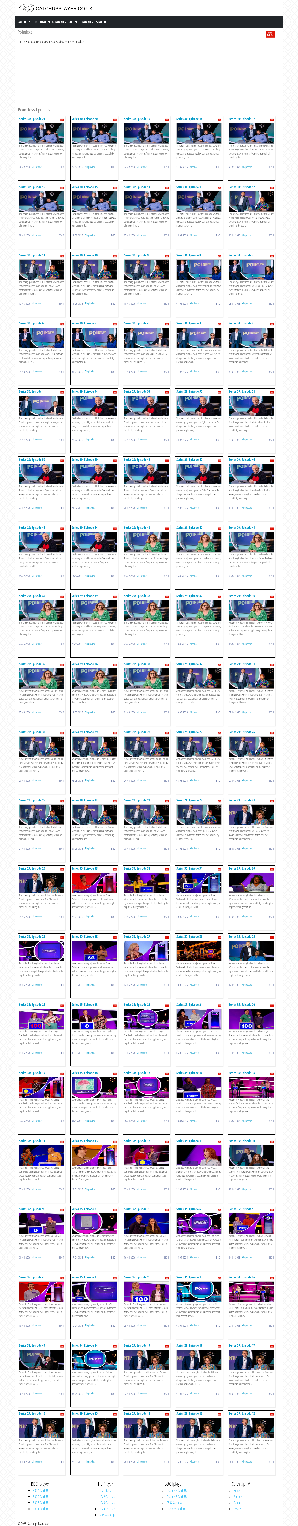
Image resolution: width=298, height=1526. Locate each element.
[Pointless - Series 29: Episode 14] (146, 1427)
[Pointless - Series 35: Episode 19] (41, 1087)
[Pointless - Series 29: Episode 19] (146, 1359)
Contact (238, 1502)
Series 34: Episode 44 (85, 1345)
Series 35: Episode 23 (85, 1004)
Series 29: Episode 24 (85, 800)
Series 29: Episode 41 (242, 527)
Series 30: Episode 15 (85, 187)
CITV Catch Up (107, 1515)
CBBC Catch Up (174, 1502)
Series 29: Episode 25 (32, 800)
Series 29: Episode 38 (137, 596)
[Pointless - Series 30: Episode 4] (146, 337)
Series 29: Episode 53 (137, 391)
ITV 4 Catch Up (107, 1509)
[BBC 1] (270, 34)
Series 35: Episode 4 (31, 1277)
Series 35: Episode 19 (32, 1073)
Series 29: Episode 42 (189, 527)
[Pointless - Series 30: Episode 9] (146, 269)
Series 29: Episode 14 (137, 1413)
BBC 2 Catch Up (41, 1496)
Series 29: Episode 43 (137, 527)
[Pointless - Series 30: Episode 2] (251, 337)
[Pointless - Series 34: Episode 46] (251, 1291)
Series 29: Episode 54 (85, 391)
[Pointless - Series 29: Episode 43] (146, 542)
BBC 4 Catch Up (41, 1509)
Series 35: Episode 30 (242, 868)
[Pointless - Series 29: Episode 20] (41, 882)
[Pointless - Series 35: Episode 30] (251, 882)
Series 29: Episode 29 (85, 732)
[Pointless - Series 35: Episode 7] (146, 1223)
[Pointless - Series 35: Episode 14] (41, 1155)
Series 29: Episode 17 (242, 1345)
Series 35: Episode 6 (188, 1209)
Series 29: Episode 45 (32, 527)
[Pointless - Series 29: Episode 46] (251, 473)
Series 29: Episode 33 (137, 664)
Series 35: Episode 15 (242, 1073)
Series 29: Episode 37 (189, 596)
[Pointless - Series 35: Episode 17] (146, 1087)
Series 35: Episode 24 (32, 1004)
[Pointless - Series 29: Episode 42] (199, 542)
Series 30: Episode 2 (241, 323)
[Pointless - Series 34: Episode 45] (41, 1359)
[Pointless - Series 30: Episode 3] (199, 337)
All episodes (37, 167)
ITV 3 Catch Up (107, 1502)
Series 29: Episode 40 (32, 596)
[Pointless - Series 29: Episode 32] (199, 678)
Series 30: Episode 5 (84, 323)
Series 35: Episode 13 (85, 1141)
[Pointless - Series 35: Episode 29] (41, 950)
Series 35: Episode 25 (242, 936)
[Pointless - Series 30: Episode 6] (41, 337)
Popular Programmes (50, 22)
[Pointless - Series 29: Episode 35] (41, 678)
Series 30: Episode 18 (189, 119)
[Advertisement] (139, 74)
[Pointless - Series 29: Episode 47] (199, 473)
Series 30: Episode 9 (136, 255)
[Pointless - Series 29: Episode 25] (41, 814)
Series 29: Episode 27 (189, 732)
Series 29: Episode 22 (189, 800)
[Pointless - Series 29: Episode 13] (199, 1427)
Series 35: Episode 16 (189, 1073)
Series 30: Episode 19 (137, 119)
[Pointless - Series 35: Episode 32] (146, 882)
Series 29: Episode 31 (242, 664)
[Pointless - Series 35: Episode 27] (146, 950)
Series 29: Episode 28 (137, 732)
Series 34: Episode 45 (32, 1345)
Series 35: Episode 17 (137, 1073)
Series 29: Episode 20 (32, 868)
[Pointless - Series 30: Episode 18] (199, 133)
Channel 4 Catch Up (177, 1490)
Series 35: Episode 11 (189, 1141)
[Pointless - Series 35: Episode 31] (199, 882)
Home (237, 1490)
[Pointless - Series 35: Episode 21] (199, 1019)
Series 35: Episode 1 (188, 1277)
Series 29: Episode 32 (189, 664)
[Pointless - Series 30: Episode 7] (251, 269)
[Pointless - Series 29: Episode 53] (146, 405)
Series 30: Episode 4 (136, 323)
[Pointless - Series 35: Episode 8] (94, 1223)
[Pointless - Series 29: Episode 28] (146, 746)
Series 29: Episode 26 (242, 732)
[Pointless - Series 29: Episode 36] (251, 610)
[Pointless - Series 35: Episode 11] (199, 1155)
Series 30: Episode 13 (189, 187)
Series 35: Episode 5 (241, 1209)
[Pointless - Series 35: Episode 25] (251, 950)
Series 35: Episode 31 (189, 868)
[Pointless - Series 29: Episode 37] (199, 610)
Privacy (237, 1509)
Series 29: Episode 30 (32, 732)
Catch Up (24, 22)
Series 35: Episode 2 (136, 1277)
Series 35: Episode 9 (31, 1209)
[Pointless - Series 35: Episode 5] (251, 1223)
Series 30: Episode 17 (242, 119)
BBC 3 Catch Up (41, 1502)
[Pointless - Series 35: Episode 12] (146, 1155)
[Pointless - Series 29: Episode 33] (146, 678)
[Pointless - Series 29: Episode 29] (94, 746)
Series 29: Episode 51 (242, 391)
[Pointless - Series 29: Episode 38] (146, 610)
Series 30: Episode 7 (241, 255)
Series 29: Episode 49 (85, 459)
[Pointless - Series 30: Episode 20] (94, 133)
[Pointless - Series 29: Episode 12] (251, 1427)
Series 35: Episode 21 (189, 1004)
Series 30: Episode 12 (242, 187)
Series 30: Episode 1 (31, 391)
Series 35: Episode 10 (242, 1141)
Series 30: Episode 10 (85, 255)
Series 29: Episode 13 (189, 1413)
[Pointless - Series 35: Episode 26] (199, 950)
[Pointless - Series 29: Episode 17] (251, 1359)
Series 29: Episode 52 (189, 391)
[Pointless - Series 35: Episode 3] (94, 1291)
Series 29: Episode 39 (85, 596)
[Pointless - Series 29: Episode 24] (94, 814)
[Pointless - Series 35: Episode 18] (94, 1087)
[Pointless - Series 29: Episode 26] (251, 746)
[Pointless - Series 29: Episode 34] (94, 678)
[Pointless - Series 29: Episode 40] (41, 610)
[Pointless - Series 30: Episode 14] (146, 201)
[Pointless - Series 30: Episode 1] (41, 405)
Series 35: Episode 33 (85, 868)
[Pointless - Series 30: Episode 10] (94, 269)
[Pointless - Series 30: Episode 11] (41, 269)
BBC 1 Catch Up (41, 1490)
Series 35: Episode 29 (32, 936)
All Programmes (81, 22)
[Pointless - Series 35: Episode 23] (94, 1019)
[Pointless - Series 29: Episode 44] (94, 542)
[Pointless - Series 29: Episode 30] (41, 746)
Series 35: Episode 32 (137, 868)
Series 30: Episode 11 (32, 255)
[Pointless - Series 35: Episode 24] (41, 1019)
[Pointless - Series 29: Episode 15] (94, 1427)
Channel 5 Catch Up (177, 1496)
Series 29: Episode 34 (85, 664)
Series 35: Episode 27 (137, 936)
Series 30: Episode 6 (31, 323)
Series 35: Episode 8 (84, 1209)
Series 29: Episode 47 (189, 459)
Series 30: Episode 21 (32, 119)
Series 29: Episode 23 (137, 800)
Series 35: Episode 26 (189, 936)
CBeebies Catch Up (176, 1509)
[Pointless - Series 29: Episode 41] (251, 542)
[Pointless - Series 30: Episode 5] (94, 337)
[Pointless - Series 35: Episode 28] (94, 950)
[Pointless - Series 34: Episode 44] (94, 1359)
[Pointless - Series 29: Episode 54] (94, 405)
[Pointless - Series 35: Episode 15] (251, 1087)
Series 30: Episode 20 (85, 119)
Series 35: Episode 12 (137, 1141)
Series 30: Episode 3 (188, 323)
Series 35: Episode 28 (85, 936)
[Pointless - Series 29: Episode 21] (251, 814)
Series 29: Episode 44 (85, 527)
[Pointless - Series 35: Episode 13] (94, 1155)
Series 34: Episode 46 (242, 1277)
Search (101, 22)
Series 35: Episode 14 (32, 1141)
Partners (238, 1496)
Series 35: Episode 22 (137, 1004)
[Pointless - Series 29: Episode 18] (199, 1359)
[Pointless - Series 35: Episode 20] (251, 1019)
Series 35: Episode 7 (136, 1209)
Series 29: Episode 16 (32, 1413)
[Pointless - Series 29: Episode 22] (199, 814)
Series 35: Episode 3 (84, 1277)
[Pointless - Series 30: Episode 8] (199, 269)
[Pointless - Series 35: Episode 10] (251, 1155)
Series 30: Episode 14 (137, 187)
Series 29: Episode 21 (242, 800)
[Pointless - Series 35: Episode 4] (41, 1291)
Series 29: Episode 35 (32, 664)
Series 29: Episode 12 (242, 1413)
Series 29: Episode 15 (85, 1413)
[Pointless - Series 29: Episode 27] (199, 746)
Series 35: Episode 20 (242, 1004)
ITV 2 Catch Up (107, 1496)
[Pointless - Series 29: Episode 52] (199, 405)
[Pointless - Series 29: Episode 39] (94, 610)
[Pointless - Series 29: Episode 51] (251, 405)
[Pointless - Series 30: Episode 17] (251, 133)
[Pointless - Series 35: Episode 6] (199, 1223)
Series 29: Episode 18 (189, 1345)
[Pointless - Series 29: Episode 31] (251, 678)
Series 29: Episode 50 (32, 459)
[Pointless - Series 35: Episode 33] (94, 882)
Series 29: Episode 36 (242, 596)
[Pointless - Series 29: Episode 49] (94, 473)
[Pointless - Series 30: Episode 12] (251, 201)
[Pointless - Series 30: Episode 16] (41, 201)
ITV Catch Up (106, 1490)
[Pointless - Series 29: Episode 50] (41, 473)
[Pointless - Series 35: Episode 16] (199, 1087)
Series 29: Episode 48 (137, 459)
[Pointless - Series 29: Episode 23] (146, 814)
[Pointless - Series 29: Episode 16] (41, 1427)
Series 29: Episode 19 (137, 1345)
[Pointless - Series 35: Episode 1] (199, 1291)
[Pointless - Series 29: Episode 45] (41, 542)
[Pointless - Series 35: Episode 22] (146, 1019)
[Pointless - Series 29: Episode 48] (146, 473)
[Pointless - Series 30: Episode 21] (41, 133)
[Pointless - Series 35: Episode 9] (41, 1223)
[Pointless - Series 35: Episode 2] (146, 1291)
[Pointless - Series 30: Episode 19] (146, 133)
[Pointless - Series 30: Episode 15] (94, 201)
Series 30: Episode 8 (188, 255)
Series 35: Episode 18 (85, 1073)
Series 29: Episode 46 (242, 459)
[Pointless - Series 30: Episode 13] (199, 201)
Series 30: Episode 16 (32, 187)
